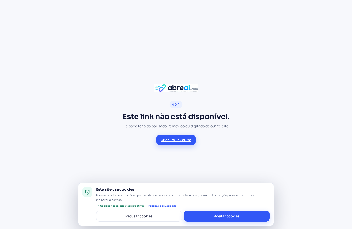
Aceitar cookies (226, 216)
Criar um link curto (176, 139)
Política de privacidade (162, 205)
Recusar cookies (139, 216)
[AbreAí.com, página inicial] (176, 88)
